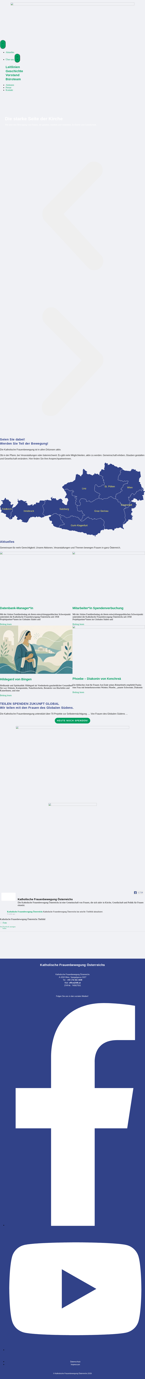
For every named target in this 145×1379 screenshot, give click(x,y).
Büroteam (13, 79)
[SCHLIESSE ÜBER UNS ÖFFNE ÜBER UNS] (17, 58)
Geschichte (14, 71)
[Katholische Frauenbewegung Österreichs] (8, 897)
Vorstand (12, 75)
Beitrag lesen (6, 624)
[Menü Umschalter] (3, 44)
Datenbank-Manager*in (16, 608)
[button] (72, 216)
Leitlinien (13, 67)
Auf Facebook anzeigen (8, 926)
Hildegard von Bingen (16, 679)
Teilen (4, 928)
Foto (5, 923)
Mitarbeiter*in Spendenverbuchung (97, 608)
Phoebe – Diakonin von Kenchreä (96, 678)
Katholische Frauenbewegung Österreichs (25, 912)
